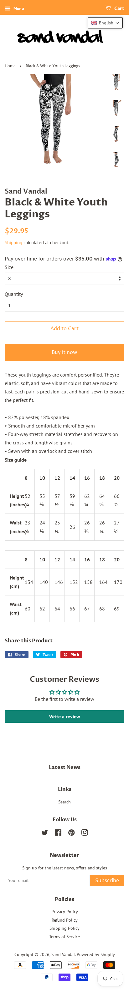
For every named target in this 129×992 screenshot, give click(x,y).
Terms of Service (64, 936)
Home (10, 66)
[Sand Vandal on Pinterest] (71, 834)
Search (64, 802)
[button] (105, 23)
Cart (118, 9)
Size (9, 267)
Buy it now (64, 352)
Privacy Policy (64, 911)
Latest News (64, 767)
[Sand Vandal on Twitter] (44, 834)
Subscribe (107, 880)
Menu (18, 8)
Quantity (14, 294)
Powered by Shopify (96, 954)
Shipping (13, 242)
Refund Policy (65, 920)
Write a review (64, 716)
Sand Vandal (63, 954)
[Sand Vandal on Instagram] (84, 834)
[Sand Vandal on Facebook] (58, 834)
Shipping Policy (64, 928)
